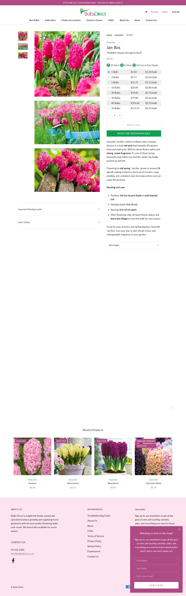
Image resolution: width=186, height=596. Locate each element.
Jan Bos (129, 35)
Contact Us (151, 20)
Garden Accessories (71, 20)
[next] (177, 460)
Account (154, 12)
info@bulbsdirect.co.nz (22, 553)
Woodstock (113, 483)
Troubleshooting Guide (98, 515)
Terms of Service (95, 536)
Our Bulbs (34, 20)
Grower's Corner (94, 20)
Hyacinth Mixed (153, 483)
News (137, 20)
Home (109, 35)
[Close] (179, 529)
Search (165, 12)
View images (114, 245)
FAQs (90, 530)
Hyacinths (119, 35)
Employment (93, 551)
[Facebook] (13, 560)
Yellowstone (73, 483)
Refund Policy (94, 546)
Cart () (175, 11)
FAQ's (111, 20)
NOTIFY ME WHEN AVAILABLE (133, 133)
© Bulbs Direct (17, 587)
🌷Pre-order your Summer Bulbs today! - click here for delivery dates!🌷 (93, 2)
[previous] (8, 460)
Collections (50, 20)
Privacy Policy (94, 541)
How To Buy (24, 222)
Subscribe (156, 585)
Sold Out (134, 125)
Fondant (32, 483)
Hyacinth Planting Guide (30, 209)
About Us (124, 20)
